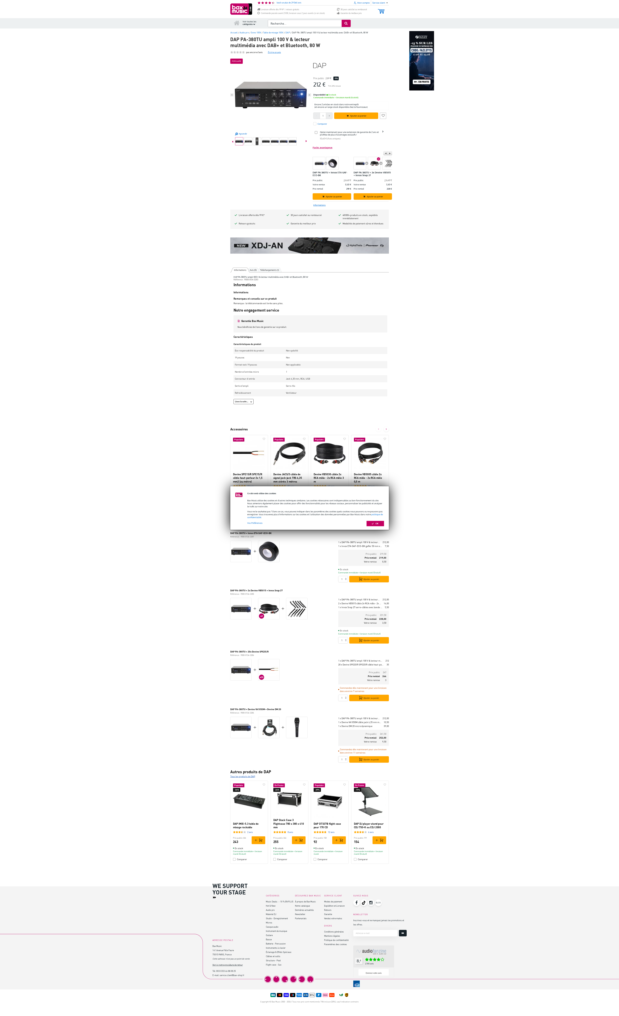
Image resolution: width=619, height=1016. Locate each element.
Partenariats (301, 918)
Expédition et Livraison (334, 905)
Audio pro (270, 910)
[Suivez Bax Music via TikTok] (364, 902)
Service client (333, 895)
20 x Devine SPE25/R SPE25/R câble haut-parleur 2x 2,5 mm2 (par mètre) (361, 664)
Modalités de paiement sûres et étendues (363, 223)
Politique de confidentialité (336, 940)
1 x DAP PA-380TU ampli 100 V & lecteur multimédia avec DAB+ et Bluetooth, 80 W (359, 542)
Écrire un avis (274, 52)
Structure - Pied (273, 960)
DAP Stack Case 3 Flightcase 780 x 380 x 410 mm (288, 823)
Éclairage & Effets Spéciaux (278, 952)
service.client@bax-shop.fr (232, 975)
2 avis (250, 832)
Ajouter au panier (371, 579)
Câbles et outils (273, 956)
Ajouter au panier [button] (358, 115)
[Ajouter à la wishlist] (383, 115)
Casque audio (272, 926)
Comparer (242, 859)
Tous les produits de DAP (242, 776)
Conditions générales (334, 931)
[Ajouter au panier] (258, 840)
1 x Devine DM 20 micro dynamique (355, 726)
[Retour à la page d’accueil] (237, 23)
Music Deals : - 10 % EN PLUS (279, 901)
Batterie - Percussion (276, 943)
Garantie (328, 914)
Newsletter (300, 914)
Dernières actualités (304, 910)
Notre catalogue (302, 905)
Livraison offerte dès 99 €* (252, 215)
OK (377, 523)
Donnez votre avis (374, 973)
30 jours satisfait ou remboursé (353, 9)
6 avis (371, 832)
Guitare (269, 935)
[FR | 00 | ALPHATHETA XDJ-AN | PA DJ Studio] (309, 245)
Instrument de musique (276, 931)
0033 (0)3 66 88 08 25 (226, 971)
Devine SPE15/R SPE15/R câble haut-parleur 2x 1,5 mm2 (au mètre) (247, 478)
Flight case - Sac (274, 964)
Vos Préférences (254, 523)
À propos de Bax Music (305, 901)
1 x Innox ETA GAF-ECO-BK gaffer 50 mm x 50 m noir (360, 546)
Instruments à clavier (275, 947)
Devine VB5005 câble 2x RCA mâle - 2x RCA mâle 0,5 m (368, 478)
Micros (269, 922)
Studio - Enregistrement (277, 918)
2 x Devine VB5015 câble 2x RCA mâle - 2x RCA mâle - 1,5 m (359, 603)
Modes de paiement (333, 901)
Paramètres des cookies (335, 944)
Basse (269, 939)
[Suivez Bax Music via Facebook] (356, 902)
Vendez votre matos (333, 918)
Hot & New (270, 905)
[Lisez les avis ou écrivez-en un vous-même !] (237, 52)
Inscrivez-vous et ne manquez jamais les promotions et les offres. (378, 922)
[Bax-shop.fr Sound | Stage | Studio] (241, 9)
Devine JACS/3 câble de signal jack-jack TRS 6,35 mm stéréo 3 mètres (287, 478)
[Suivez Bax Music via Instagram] (371, 902)
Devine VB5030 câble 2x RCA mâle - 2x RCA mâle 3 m (329, 478)
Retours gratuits (247, 223)
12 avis (331, 832)
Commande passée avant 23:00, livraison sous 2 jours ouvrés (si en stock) (293, 13)
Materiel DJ (271, 914)
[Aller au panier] (381, 10)
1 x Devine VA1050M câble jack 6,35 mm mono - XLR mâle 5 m (359, 722)
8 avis (290, 832)
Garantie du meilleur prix (351, 13)
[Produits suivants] (386, 429)
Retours (327, 910)
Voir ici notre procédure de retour (227, 964)
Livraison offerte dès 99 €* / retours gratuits (280, 9)
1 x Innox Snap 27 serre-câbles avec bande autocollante (360, 607)
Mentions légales (332, 935)
